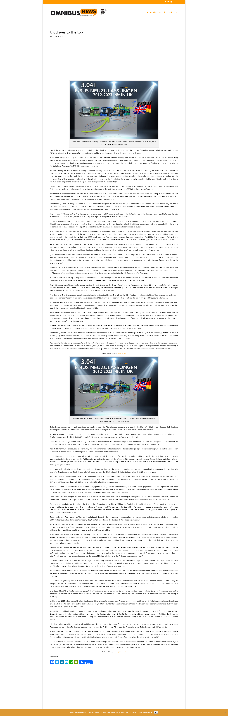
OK (155, 712)
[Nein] (225, 712)
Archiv (162, 13)
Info (171, 13)
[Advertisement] (114, 62)
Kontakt (151, 13)
